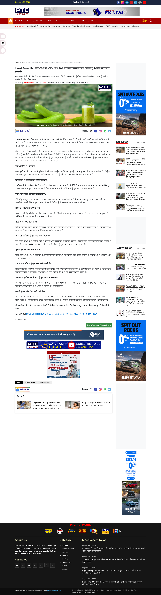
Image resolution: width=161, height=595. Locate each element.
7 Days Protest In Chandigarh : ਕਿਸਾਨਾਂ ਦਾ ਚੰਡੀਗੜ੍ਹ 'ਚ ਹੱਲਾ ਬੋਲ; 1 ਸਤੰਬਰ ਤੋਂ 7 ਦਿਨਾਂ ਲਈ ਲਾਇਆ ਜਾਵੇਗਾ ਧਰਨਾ (135, 301)
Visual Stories (41, 21)
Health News (30, 382)
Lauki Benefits (45, 382)
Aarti (44, 83)
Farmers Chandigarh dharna (76, 26)
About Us (80, 590)
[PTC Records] (60, 531)
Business (65, 545)
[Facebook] (95, 131)
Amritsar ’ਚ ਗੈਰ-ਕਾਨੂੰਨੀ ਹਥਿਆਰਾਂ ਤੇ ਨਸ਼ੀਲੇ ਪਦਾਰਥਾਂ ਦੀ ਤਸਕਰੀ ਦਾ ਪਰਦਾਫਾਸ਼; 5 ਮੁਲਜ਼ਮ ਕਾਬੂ (135, 313)
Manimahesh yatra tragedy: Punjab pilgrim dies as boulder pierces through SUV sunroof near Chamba (135, 196)
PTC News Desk (29, 83)
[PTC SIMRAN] (105, 531)
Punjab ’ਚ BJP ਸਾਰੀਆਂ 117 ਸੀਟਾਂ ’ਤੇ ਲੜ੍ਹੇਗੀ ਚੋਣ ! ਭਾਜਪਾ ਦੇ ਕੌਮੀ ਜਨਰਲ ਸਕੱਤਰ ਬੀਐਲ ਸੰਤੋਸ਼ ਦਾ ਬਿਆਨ (135, 289)
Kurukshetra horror (130, 26)
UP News (73, 21)
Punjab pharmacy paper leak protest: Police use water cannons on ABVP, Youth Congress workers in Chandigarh (136, 174)
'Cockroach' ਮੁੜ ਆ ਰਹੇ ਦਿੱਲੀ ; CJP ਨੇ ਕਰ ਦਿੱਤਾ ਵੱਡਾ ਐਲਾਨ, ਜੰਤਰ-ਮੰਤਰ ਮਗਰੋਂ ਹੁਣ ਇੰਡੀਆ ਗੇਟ (136, 266)
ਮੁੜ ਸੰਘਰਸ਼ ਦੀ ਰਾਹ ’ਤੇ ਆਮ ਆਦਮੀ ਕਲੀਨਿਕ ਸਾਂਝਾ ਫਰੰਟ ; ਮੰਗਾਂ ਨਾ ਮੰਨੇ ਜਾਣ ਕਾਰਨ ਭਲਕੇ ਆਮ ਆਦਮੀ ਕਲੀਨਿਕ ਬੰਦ (134, 256)
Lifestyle (65, 556)
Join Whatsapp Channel (97, 325)
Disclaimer (125, 590)
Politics (29, 21)
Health (65, 552)
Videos (50, 21)
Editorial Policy (90, 590)
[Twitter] (91, 131)
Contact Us (117, 590)
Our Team (134, 590)
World (64, 566)
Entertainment (61, 21)
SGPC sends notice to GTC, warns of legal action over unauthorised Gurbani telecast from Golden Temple (136, 161)
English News (20, 21)
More (106, 21)
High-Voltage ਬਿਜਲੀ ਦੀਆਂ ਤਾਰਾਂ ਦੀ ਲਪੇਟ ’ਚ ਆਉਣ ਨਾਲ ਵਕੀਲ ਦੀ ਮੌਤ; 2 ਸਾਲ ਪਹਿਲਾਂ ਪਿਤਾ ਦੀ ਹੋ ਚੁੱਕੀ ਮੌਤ (134, 277)
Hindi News (83, 21)
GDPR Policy (86, 592)
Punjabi (85, 2)
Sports (64, 569)
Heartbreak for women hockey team (43, 26)
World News (95, 21)
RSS (93, 592)
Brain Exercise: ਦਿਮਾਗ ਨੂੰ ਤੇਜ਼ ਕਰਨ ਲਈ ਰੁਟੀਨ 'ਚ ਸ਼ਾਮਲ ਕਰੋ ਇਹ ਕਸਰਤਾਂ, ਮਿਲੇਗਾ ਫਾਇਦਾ (61, 314)
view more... (141, 142)
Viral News (98, 26)
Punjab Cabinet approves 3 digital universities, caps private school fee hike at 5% (136, 185)
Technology (66, 562)
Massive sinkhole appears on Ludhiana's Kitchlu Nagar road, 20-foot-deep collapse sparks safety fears (136, 150)
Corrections (100, 590)
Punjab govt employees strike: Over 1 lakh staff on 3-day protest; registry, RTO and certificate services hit (135, 207)
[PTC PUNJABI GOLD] (82, 531)
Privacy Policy (76, 592)
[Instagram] (100, 131)
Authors (109, 590)
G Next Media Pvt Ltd (54, 590)
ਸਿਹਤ (23, 63)
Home (17, 63)
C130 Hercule (112, 26)
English (76, 2)
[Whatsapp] (105, 131)
